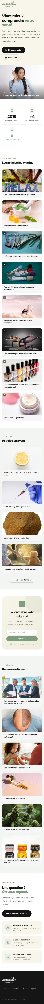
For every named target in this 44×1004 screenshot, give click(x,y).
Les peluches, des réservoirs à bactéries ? (21, 569)
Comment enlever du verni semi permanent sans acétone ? (22, 385)
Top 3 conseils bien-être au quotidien (19, 194)
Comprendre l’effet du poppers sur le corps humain (21, 861)
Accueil (6, 989)
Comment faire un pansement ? (17, 768)
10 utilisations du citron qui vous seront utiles (20, 474)
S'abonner (22, 639)
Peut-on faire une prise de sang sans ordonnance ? (19, 288)
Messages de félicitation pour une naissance (18, 321)
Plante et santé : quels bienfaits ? (17, 225)
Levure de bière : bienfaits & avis (17, 538)
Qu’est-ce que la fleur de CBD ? (16, 829)
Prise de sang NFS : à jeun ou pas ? (18, 506)
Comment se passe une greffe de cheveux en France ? (21, 735)
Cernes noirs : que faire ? (14, 418)
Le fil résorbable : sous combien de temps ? (22, 256)
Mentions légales (29, 989)
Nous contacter (15, 50)
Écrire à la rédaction (15, 913)
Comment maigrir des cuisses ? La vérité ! (21, 354)
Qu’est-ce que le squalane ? (15, 798)
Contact (16, 989)
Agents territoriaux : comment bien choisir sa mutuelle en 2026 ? (21, 702)
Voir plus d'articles (23, 580)
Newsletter (12, 57)
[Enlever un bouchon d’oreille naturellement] (22, 82)
